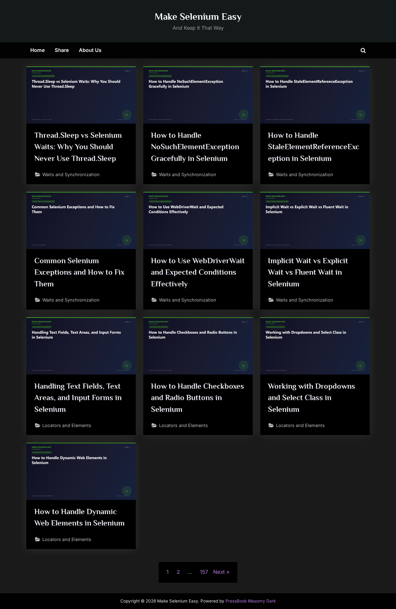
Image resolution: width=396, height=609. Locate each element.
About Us (90, 50)
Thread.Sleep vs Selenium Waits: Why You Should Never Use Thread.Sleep (78, 146)
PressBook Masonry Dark (251, 600)
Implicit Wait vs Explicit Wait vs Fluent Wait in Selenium (308, 272)
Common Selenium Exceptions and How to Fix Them (79, 272)
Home (37, 50)
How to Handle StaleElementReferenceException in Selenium (313, 146)
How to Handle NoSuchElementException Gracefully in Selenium (195, 146)
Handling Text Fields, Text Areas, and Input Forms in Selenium (78, 397)
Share (62, 50)
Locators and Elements (66, 425)
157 (204, 572)
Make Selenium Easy (198, 16)
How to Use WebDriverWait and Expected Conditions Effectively (198, 272)
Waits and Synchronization (71, 174)
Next (219, 572)
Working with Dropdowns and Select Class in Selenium (311, 397)
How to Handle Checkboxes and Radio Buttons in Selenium (197, 397)
